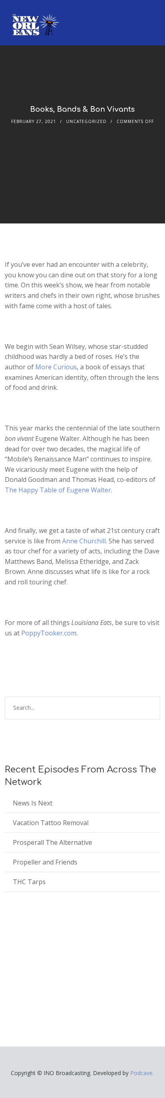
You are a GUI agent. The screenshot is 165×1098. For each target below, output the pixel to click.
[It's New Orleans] (35, 17)
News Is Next (32, 803)
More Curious (56, 367)
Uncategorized (86, 121)
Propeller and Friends (45, 862)
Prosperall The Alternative (52, 842)
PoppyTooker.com (48, 633)
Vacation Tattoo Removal (51, 822)
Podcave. (142, 1073)
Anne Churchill (84, 541)
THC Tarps (29, 881)
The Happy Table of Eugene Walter (58, 489)
